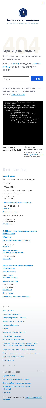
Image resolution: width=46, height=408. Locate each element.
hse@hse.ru (7, 208)
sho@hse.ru (7, 246)
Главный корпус (9, 176)
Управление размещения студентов (16, 240)
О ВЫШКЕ (6, 307)
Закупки (5, 328)
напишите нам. (18, 93)
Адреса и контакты (9, 375)
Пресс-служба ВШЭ (10, 281)
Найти (37, 78)
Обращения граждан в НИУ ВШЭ (14, 332)
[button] (4, 365)
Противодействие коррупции (13, 339)
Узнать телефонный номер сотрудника (17, 202)
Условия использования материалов (16, 297)
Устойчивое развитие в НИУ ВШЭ (15, 318)
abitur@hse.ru (7, 224)
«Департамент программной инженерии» (33, 148)
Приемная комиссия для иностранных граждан (13, 251)
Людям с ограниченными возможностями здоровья (21, 353)
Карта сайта (7, 392)
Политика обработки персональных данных (18, 383)
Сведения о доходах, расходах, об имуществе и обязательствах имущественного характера (20, 344)
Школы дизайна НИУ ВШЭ (33, 154)
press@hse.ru (7, 289)
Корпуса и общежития (11, 325)
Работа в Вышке (8, 360)
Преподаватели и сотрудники (13, 321)
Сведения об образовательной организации (19, 349)
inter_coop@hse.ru (9, 271)
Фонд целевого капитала (12, 336)
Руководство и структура (11, 314)
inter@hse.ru (7, 258)
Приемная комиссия (10, 212)
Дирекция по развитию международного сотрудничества (18, 266)
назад (16, 63)
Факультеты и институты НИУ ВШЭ (12, 148)
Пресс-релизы (8, 293)
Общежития (7, 237)
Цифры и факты (8, 310)
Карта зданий (8, 275)
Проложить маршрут (10, 277)
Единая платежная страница (13, 356)
